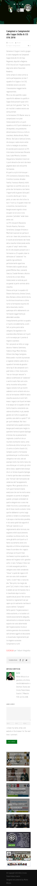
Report (10, 45)
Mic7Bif (19, 43)
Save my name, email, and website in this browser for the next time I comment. (18, 731)
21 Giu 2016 (10, 43)
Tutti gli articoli (16, 45)
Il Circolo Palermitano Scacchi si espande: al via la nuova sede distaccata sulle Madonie (17, 757)
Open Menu (22, 10)
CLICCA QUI (10, 650)
